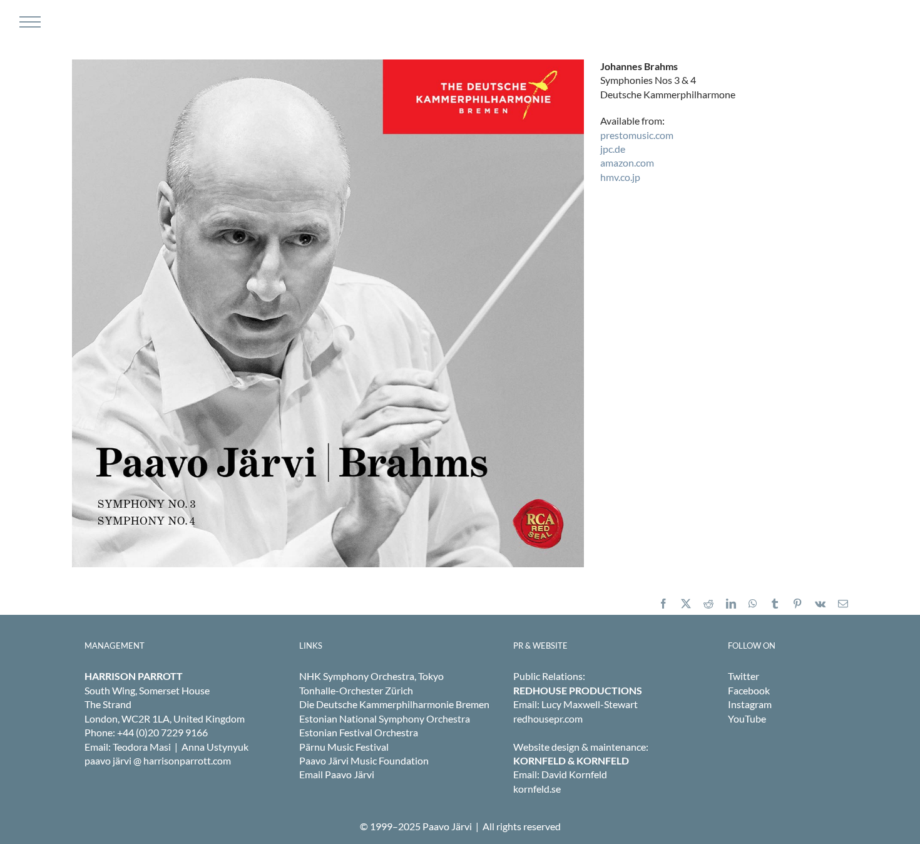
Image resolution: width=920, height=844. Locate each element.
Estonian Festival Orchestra (358, 732)
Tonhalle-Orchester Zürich (356, 690)
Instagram (750, 704)
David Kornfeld (574, 774)
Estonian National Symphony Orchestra (384, 718)
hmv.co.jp (620, 177)
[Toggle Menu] (28, 22)
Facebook (749, 690)
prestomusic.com (636, 135)
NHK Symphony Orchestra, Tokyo (371, 676)
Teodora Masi (142, 747)
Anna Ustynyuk (214, 747)
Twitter (743, 676)
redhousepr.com (548, 718)
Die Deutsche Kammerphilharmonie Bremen (394, 704)
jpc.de (612, 149)
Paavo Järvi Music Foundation (364, 760)
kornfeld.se (537, 789)
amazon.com (627, 162)
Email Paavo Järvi (336, 774)
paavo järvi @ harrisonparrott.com (157, 760)
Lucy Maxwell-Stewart (589, 704)
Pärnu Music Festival (344, 747)
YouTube (747, 718)
